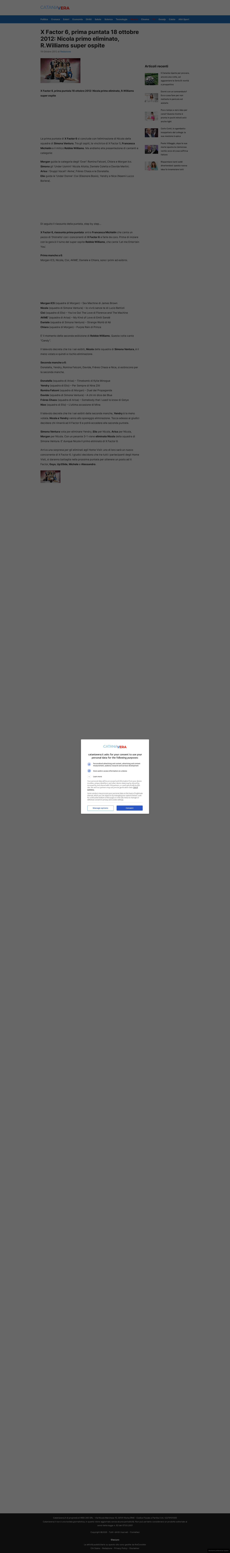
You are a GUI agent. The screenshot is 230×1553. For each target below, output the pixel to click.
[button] (115, 776)
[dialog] (115, 776)
